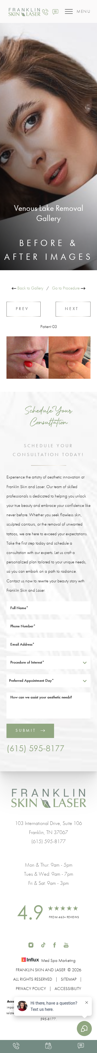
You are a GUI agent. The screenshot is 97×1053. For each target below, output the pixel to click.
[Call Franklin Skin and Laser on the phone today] (45, 11)
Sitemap (69, 979)
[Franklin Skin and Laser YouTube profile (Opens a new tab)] (66, 944)
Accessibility (68, 988)
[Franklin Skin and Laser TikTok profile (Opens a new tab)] (43, 944)
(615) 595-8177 (35, 748)
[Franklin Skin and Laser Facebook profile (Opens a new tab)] (54, 944)
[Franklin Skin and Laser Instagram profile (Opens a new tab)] (30, 944)
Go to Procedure (66, 288)
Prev (23, 308)
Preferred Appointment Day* (31, 680)
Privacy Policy (31, 988)
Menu (84, 11)
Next (73, 308)
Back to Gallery (29, 288)
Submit (26, 730)
